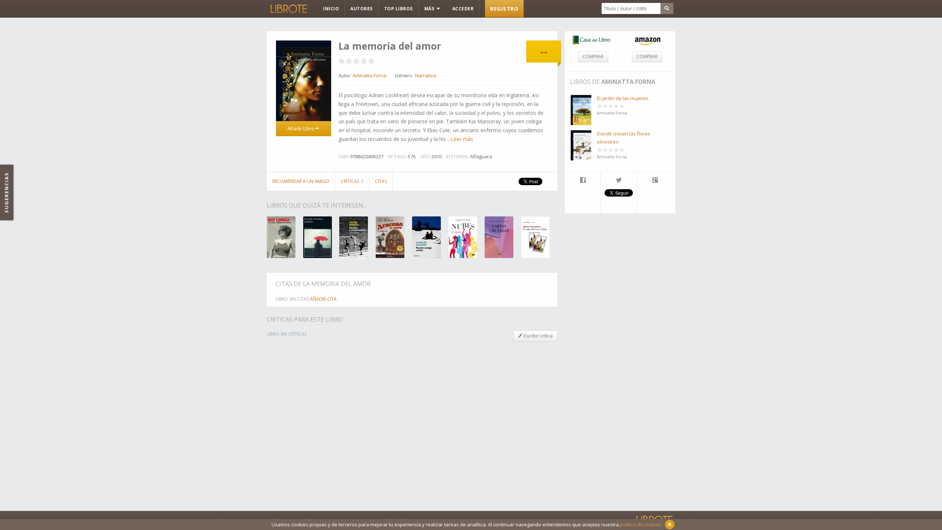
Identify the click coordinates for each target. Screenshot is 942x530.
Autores (361, 9)
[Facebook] (583, 180)
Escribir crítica (538, 336)
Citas (381, 181)
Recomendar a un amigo (300, 181)
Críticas (352, 181)
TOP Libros (398, 9)
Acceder (463, 9)
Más (430, 9)
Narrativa (425, 75)
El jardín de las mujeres (623, 98)
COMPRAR (592, 56)
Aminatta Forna (628, 82)
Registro (504, 8)
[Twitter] (619, 180)
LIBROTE (288, 9)
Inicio (331, 9)
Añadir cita (323, 299)
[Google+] (655, 180)
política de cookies (640, 524)
